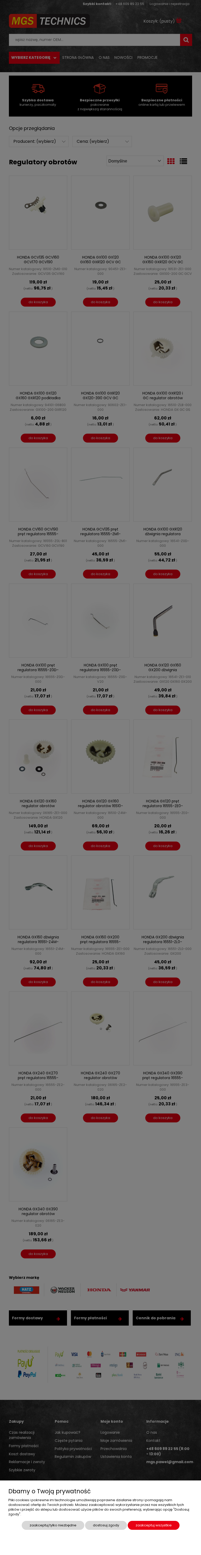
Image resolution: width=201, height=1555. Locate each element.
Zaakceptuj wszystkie (154, 1525)
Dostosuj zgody (106, 1525)
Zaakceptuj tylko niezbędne (53, 1525)
